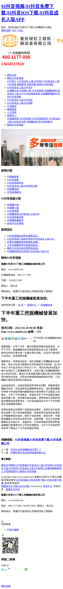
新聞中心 (11, 115)
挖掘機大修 (13, 90)
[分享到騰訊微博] (12, 569)
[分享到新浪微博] (2, 338)
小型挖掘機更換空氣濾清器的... (23, 245)
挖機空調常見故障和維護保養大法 (28, 452)
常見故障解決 (45, 121)
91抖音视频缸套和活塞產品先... (23, 236)
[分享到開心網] (16, 569)
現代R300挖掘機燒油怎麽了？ (26, 449)
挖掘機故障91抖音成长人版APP (23, 214)
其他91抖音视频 (15, 223)
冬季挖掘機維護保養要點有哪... (23, 242)
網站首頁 (11, 75)
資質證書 (31, 84)
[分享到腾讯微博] (9, 338)
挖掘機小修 (25, 90)
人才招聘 (11, 112)
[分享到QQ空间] (6, 338)
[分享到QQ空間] (22, 569)
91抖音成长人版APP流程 (29, 81)
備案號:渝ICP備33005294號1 (15, 486)
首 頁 (20, 305)
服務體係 (21, 84)
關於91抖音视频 (15, 78)
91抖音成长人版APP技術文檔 (22, 186)
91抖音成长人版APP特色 (39, 465)
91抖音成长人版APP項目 (20, 87)
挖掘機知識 (32, 121)
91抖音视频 (37, 90)
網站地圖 (6, 30)
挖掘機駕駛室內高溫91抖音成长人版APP (28, 251)
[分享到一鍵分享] (6, 569)
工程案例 (11, 106)
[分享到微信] (26, 569)
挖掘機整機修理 (49, 93)
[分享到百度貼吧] (19, 569)
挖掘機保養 (13, 118)
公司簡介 (11, 81)
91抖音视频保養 (32, 93)
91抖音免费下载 (40, 439)
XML (20, 30)
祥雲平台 (47, 486)
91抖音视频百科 (40, 118)
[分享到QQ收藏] (15, 338)
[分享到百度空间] (12, 338)
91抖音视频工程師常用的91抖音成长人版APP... (31, 239)
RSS (14, 30)
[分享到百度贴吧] (19, 338)
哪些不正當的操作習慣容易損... (23, 248)
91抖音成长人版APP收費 (20, 103)
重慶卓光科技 (13, 489)
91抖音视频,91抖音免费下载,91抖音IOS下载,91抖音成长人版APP (29, 13)
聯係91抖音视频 (45, 84)
